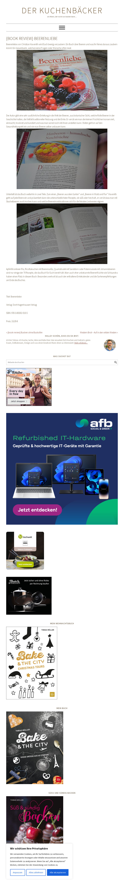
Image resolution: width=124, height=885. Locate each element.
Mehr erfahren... (81, 342)
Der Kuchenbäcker (62, 10)
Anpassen (17, 872)
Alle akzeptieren (58, 872)
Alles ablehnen (36, 872)
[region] (39, 861)
